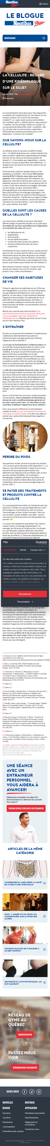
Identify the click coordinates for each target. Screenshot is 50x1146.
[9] (37, 526)
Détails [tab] (23, 550)
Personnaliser (23, 601)
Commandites (9, 1126)
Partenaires (8, 1122)
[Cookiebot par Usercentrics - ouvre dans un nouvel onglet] (36, 542)
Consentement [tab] (9, 550)
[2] (4, 664)
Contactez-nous (32, 1129)
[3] (4, 672)
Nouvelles (8, 1102)
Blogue (6, 1108)
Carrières (7, 1117)
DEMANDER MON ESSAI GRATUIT (25, 1067)
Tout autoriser (25, 594)
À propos (7, 1113)
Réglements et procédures (31, 1123)
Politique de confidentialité (15, 1140)
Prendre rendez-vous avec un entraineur (26, 808)
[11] (4, 735)
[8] (40, 507)
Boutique (30, 1102)
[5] (25, 340)
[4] (45, 262)
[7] (13, 484)
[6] (39, 347)
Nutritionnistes (31, 1117)
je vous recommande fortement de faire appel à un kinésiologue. (24, 412)
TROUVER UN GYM (25, 1034)
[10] (20, 535)
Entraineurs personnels (35, 1113)
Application (31, 1108)
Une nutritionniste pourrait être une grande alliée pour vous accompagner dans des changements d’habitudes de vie (24, 314)
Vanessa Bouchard (26, 94)
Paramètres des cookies (13, 1131)
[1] (11, 160)
